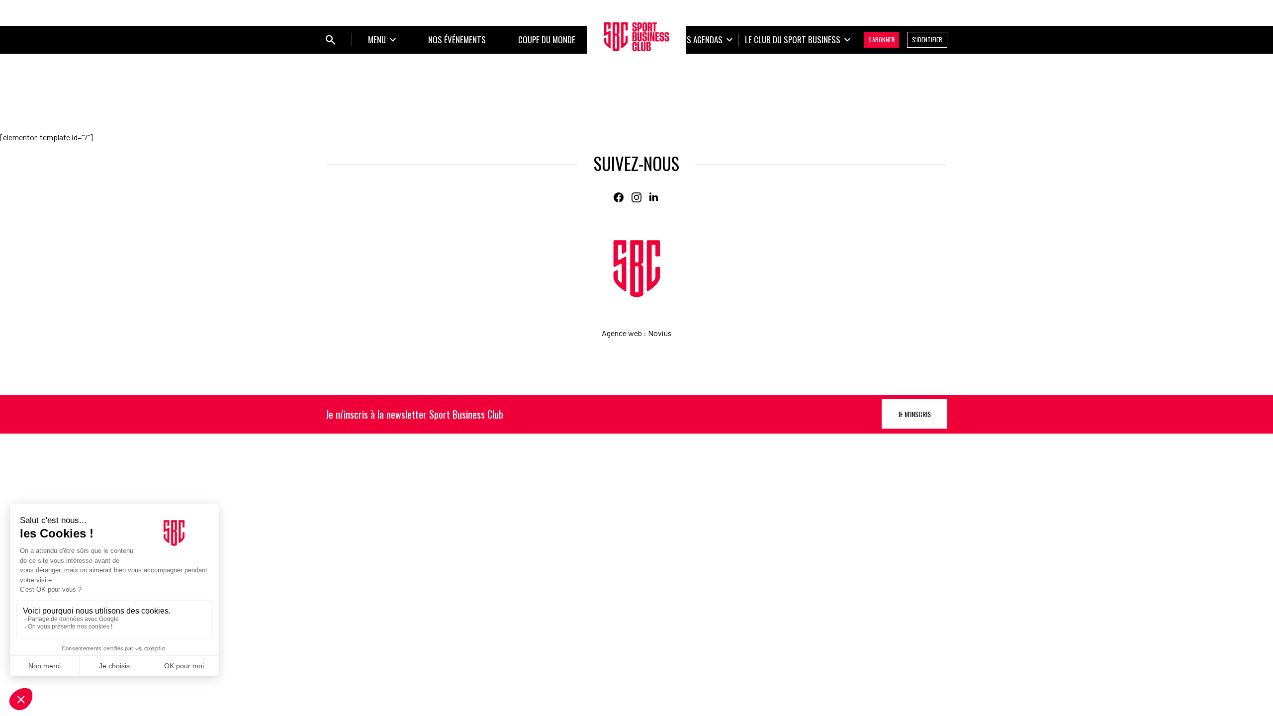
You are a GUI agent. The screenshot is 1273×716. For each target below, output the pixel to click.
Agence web (622, 333)
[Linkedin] (654, 197)
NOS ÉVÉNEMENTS (457, 39)
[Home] (636, 268)
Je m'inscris (914, 414)
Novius (660, 333)
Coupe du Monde (546, 39)
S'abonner (881, 39)
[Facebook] (619, 197)
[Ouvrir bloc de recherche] (331, 40)
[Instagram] (636, 197)
